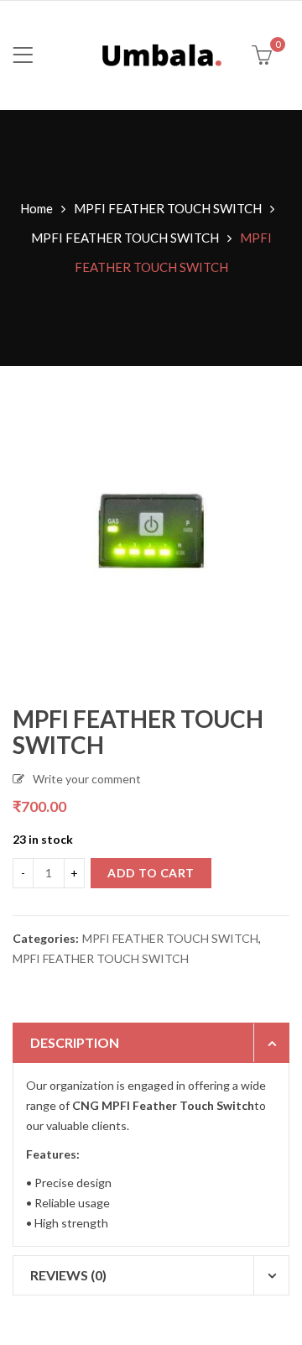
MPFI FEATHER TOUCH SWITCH (168, 208)
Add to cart (151, 873)
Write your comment (87, 779)
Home (36, 208)
